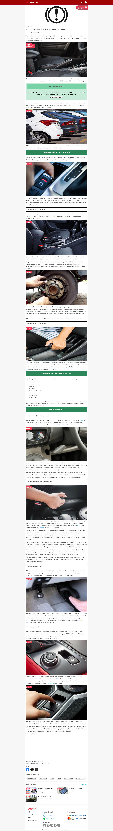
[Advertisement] (57, 748)
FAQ (29, 812)
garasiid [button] (59, 778)
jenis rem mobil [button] (68, 778)
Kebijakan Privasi (32, 820)
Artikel (29, 817)
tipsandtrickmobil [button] (31, 778)
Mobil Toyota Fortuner (56, 97)
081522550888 (50, 818)
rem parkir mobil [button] (80, 778)
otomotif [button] (52, 778)
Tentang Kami (31, 814)
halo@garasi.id (50, 815)
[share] (82, 2)
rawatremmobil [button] (43, 778)
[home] (86, 2)
